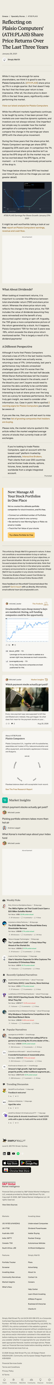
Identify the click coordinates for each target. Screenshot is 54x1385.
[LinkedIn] (4, 1153)
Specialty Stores (18, 16)
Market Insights (8, 1282)
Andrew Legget (14, 828)
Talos (10, 939)
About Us (32, 1272)
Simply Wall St (14, 59)
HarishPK (11, 1089)
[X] (9, 1153)
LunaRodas (12, 994)
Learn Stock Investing (37, 1294)
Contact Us (32, 1277)
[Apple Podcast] (22, 1153)
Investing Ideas (8, 1272)
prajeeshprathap (14, 1011)
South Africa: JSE (9, 1248)
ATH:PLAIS (31, 83)
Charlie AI (32, 1309)
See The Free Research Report (19, 789)
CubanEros (12, 1051)
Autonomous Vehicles (36, 1243)
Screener (6, 1267)
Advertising (33, 1267)
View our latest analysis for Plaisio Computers (25, 105)
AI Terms (5, 1375)
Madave (11, 1101)
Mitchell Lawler (14, 812)
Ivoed (10, 956)
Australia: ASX (8, 1233)
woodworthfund (13, 980)
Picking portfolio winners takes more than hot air (25, 820)
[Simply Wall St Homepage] (14, 1140)
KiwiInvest (12, 1066)
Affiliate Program (35, 1299)
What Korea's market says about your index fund (26, 836)
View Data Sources (9, 1205)
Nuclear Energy (34, 1238)
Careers (31, 1282)
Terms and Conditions (11, 1367)
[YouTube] (13, 1154)
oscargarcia (12, 1035)
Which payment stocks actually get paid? (25, 807)
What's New (7, 1287)
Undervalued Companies (38, 1223)
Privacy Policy (8, 1371)
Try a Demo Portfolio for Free (21, 535)
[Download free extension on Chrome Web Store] (16, 1170)
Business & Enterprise (37, 1304)
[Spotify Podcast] (18, 1153)
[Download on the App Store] (10, 1163)
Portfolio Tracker (9, 1262)
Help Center (33, 1289)
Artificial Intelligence (36, 1248)
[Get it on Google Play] (29, 1163)
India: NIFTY (7, 1238)
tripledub (11, 922)
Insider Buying (34, 1233)
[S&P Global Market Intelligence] (11, 1185)
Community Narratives (11, 1277)
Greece (5, 16)
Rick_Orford (12, 905)
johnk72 (11, 1113)
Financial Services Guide (12, 1363)
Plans (30, 1262)
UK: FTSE (6, 1228)
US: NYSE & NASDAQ (11, 1223)
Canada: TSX (7, 1243)
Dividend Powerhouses (37, 1228)
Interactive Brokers (32, 456)
